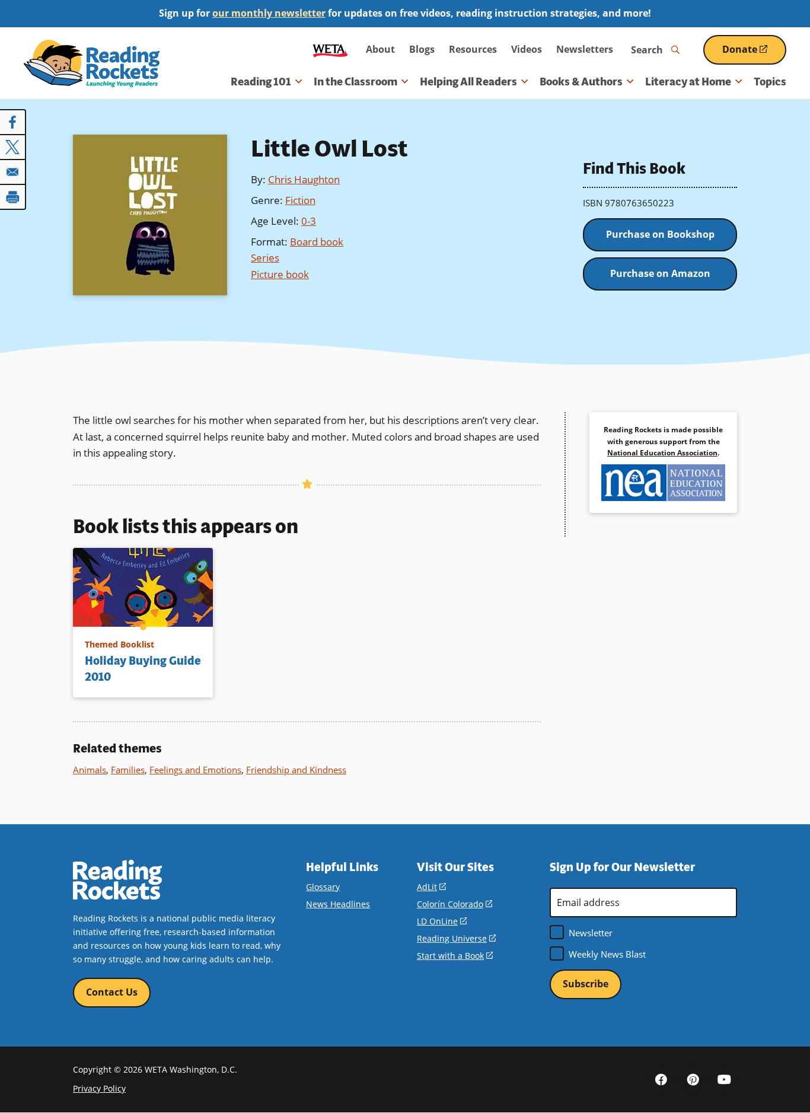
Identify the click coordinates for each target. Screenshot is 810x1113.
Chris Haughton (304, 179)
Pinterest (693, 1079)
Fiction (300, 200)
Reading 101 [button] (261, 82)
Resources (473, 49)
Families (128, 770)
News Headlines (338, 904)
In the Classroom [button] (355, 82)
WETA (330, 49)
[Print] (13, 197)
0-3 (308, 221)
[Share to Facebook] (13, 122)
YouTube (724, 1079)
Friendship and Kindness (296, 770)
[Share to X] (13, 147)
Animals (89, 770)
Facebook (661, 1079)
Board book (316, 241)
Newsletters (584, 49)
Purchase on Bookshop (660, 234)
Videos (526, 49)
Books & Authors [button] (581, 82)
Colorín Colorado (454, 904)
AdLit (431, 886)
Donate (754, 54)
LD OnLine (442, 921)
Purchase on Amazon (660, 273)
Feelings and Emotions (195, 770)
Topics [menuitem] (770, 82)
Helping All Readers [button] (468, 82)
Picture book (280, 274)
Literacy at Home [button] (688, 82)
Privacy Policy (99, 1088)
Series (265, 257)
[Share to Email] (13, 172)
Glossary (323, 886)
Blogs (422, 49)
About (380, 49)
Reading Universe (456, 938)
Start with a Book (455, 955)
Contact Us (112, 992)
